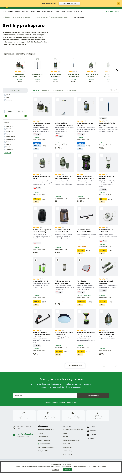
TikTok (92, 438)
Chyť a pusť (6, 17)
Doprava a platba (43, 436)
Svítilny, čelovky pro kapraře (59, 17)
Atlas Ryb (65, 436)
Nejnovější (45, 90)
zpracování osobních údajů (99, 466)
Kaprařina (28, 17)
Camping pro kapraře (41, 17)
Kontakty (40, 433)
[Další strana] (115, 365)
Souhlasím (67, 469)
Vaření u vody (66, 444)
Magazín (65, 433)
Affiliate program (67, 447)
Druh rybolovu (17, 17)
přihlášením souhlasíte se (61, 402)
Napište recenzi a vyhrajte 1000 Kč (73, 429)
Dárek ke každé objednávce (46, 447)
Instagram (93, 431)
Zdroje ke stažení (67, 454)
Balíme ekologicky (45, 444)
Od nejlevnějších (58, 90)
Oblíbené (36, 90)
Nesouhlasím (55, 469)
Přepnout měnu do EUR (69, 3)
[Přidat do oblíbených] (35, 99)
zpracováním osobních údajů (68, 402)
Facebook (93, 434)
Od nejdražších (71, 90)
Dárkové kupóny (67, 450)
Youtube (92, 427)
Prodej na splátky (43, 450)
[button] (117, 71)
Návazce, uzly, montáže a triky (71, 440)
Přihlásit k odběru (93, 395)
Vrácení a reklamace (44, 440)
